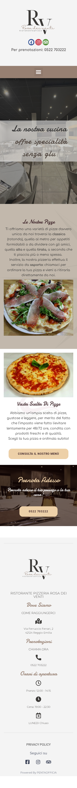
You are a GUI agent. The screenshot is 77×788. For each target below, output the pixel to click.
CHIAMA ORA (38, 649)
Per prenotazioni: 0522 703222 (38, 50)
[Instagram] (38, 42)
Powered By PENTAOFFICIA (38, 772)
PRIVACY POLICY (38, 744)
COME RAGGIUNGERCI (38, 613)
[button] (38, 72)
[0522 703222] (38, 657)
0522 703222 (38, 665)
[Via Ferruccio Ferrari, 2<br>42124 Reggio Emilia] (38, 621)
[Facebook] (31, 42)
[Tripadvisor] (46, 42)
